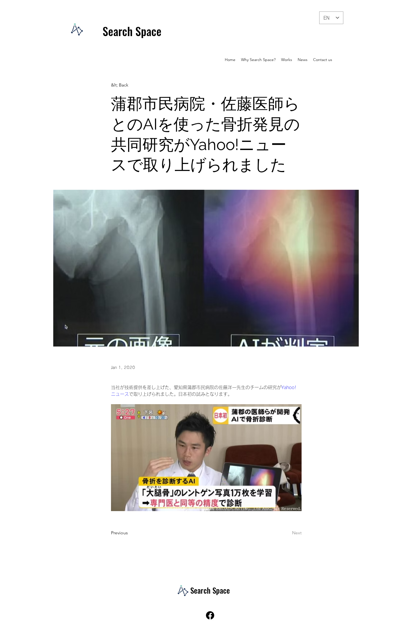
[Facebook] (210, 615)
